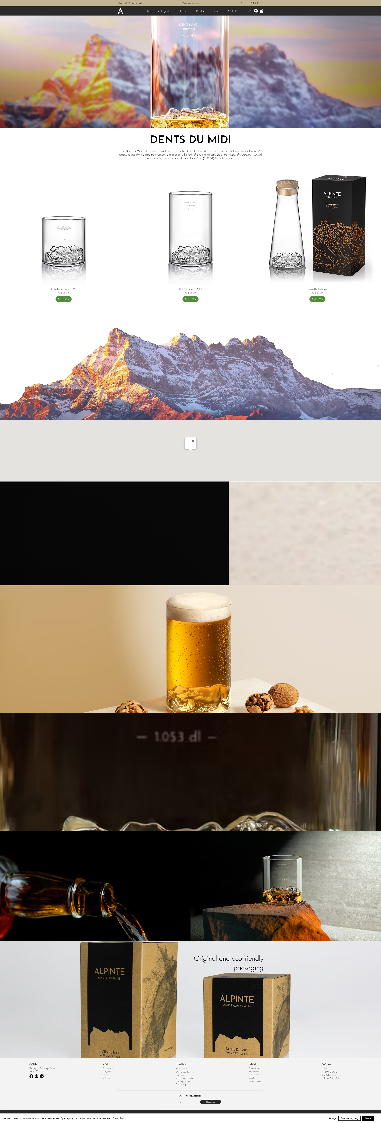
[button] (247, 528)
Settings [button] (332, 1118)
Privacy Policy (119, 1118)
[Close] (377, 1118)
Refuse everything (349, 1118)
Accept (368, 1118)
